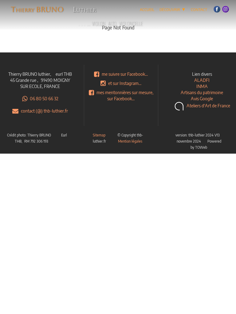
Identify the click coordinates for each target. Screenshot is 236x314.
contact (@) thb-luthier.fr (44, 110)
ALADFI (202, 80)
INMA (202, 86)
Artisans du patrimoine (202, 92)
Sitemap (99, 135)
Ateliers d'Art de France (208, 105)
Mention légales (130, 141)
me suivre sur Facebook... (125, 74)
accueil (147, 8)
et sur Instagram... (124, 83)
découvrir (172, 8)
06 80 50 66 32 (44, 98)
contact (199, 8)
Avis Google (202, 98)
